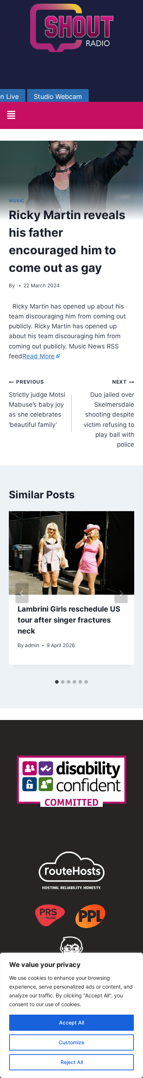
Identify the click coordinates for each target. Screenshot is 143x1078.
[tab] (57, 682)
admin (32, 645)
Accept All (71, 1022)
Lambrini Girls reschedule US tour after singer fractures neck (69, 620)
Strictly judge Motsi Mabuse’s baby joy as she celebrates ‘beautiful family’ (37, 403)
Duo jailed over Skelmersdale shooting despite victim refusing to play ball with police (109, 413)
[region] (71, 1015)
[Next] (121, 593)
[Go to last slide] (22, 593)
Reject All (71, 1062)
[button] (11, 115)
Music (17, 200)
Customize (71, 1042)
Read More (38, 356)
